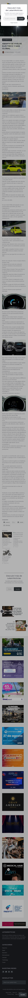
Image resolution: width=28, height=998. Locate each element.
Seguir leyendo (14, 22)
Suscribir (21, 18)
